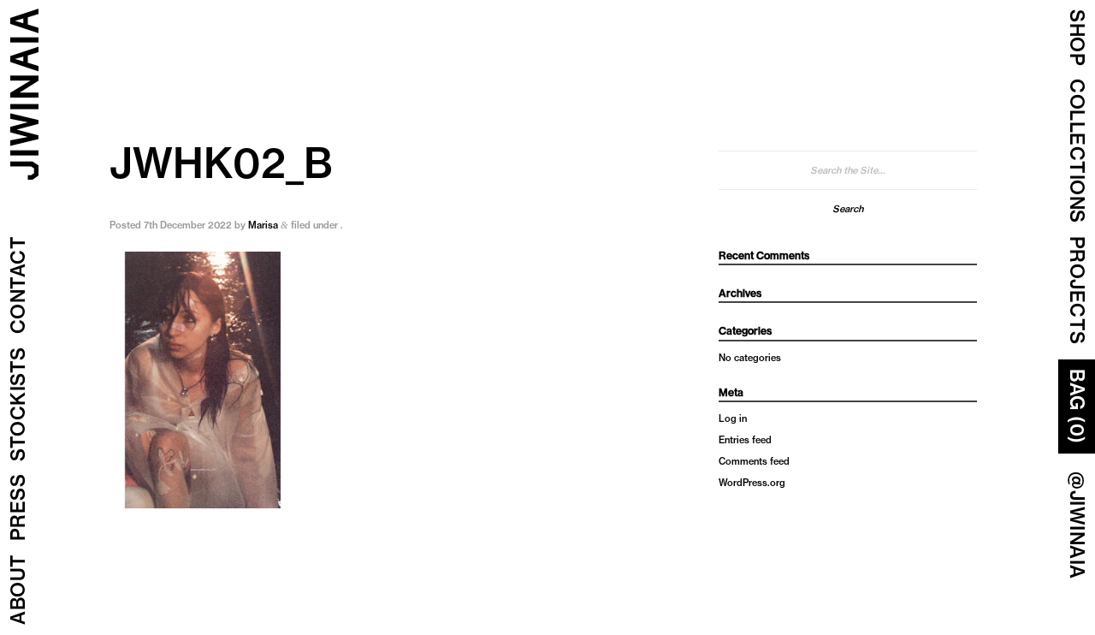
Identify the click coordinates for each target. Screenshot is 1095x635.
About (18, 590)
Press (18, 508)
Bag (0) (1077, 406)
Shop (1077, 37)
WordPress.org (752, 483)
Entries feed (745, 440)
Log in (733, 418)
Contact (18, 285)
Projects (1077, 290)
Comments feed (754, 461)
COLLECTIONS (1077, 151)
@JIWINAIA (1077, 525)
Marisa (263, 225)
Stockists (18, 404)
